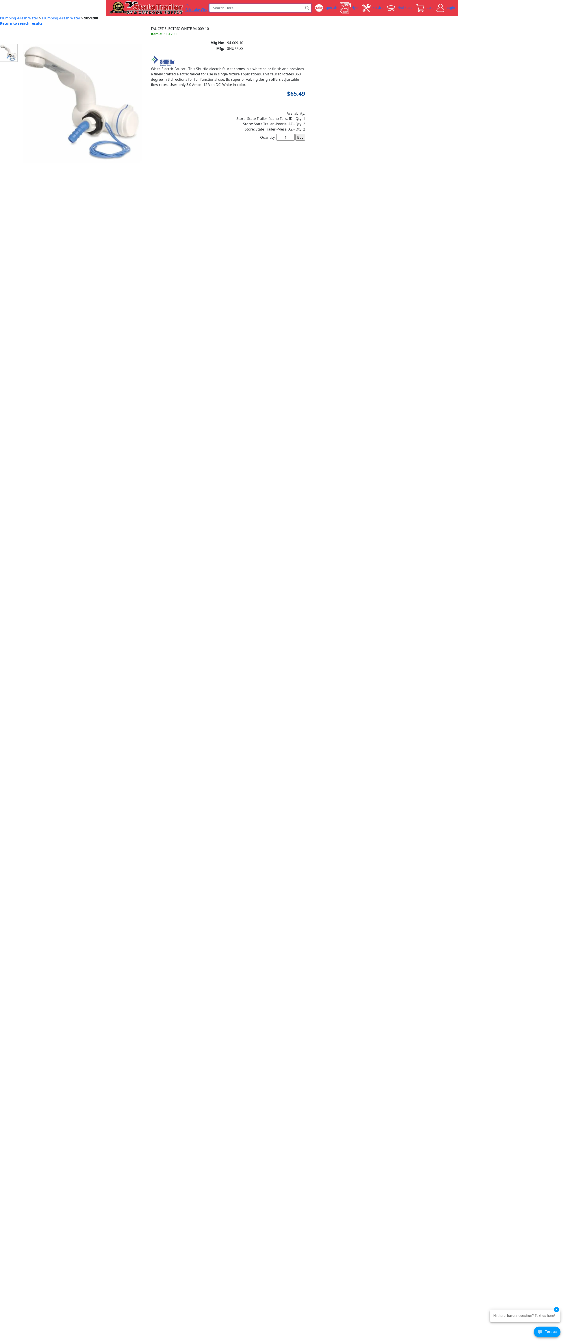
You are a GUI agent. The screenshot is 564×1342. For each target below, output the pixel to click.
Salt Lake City (196, 9)
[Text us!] (547, 1333)
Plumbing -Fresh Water (19, 18)
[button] (307, 8)
